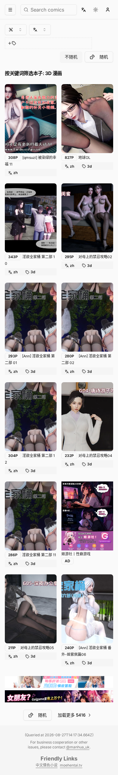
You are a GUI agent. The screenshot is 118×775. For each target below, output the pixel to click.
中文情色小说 (46, 765)
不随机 (71, 56)
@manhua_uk (78, 747)
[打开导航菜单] (10, 9)
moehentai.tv (71, 765)
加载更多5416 (72, 715)
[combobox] (16, 29)
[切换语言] (83, 9)
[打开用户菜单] (107, 9)
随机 (104, 56)
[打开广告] (87, 515)
